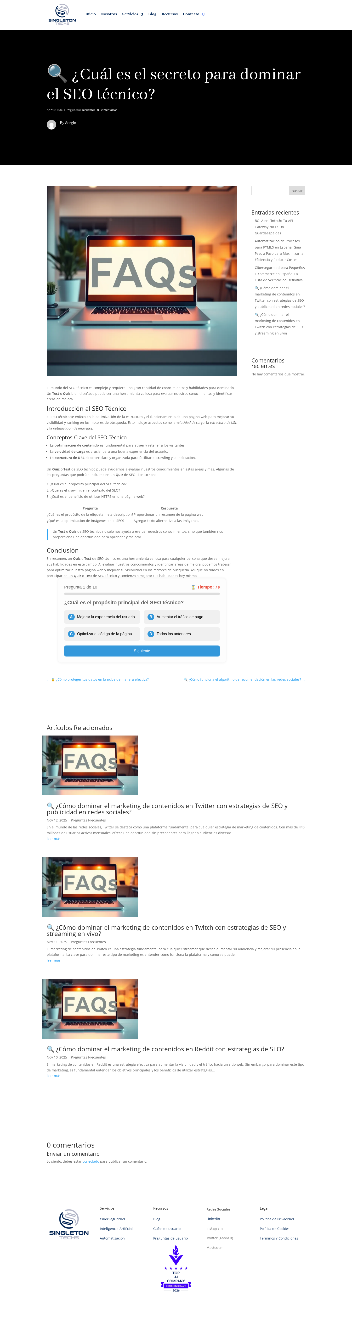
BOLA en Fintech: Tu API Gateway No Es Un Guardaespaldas (274, 226)
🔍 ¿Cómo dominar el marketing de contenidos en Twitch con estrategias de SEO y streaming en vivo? (166, 930)
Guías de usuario (167, 1228)
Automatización (112, 1238)
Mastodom (214, 1247)
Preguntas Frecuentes (80, 110)
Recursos (170, 14)
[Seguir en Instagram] (282, 14)
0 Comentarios (107, 110)
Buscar (297, 190)
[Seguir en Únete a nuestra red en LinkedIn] (273, 14)
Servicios (130, 14)
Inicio (90, 14)
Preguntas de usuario (170, 1238)
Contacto (191, 14)
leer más (54, 838)
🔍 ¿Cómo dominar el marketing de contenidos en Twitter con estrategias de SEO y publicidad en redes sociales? (167, 808)
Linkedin (213, 1219)
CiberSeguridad (112, 1219)
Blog (152, 14)
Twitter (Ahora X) (219, 1238)
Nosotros (109, 14)
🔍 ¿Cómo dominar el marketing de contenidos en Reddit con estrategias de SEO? (165, 1049)
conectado (91, 1161)
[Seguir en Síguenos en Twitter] (263, 14)
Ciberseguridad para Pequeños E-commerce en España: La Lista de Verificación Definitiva (280, 273)
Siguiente (142, 651)
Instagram (214, 1228)
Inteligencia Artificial (116, 1228)
